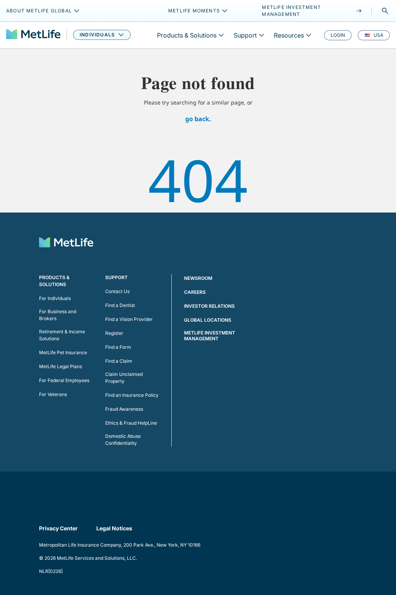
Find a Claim (118, 361)
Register (114, 333)
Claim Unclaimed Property (124, 377)
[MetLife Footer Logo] (66, 243)
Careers (195, 292)
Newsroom (198, 278)
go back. (198, 119)
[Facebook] (45, 490)
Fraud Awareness (124, 409)
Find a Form (118, 347)
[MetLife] (33, 35)
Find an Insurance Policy (132, 395)
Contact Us (117, 291)
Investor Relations (209, 306)
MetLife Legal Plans (60, 366)
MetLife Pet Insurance (63, 352)
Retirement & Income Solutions (62, 335)
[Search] (385, 10)
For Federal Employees (64, 380)
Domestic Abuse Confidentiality (123, 439)
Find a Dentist (120, 305)
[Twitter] (88, 490)
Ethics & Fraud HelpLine (131, 423)
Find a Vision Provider (129, 319)
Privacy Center (58, 528)
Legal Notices (114, 528)
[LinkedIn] (67, 490)
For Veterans (53, 394)
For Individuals (55, 298)
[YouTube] (110, 490)
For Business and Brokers (57, 315)
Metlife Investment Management (209, 335)
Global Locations (207, 320)
